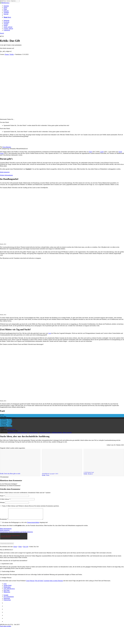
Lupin (102, 151)
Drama (7, 54)
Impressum (7, 598)
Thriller (11, 54)
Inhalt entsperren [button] (5, 172)
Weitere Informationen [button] (6, 175)
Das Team (6, 590)
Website (2, 502)
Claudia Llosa (11, 429)
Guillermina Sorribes (45, 432)
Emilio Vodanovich (22, 432)
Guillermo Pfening (56, 432)
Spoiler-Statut (7, 585)
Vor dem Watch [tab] (4, 122)
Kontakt (6, 595)
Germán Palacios (33, 432)
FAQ (5, 584)
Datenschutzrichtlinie (33, 522)
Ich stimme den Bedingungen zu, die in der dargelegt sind (25, 522)
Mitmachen (7, 592)
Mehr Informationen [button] (6, 528)
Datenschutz (7, 600)
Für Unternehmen (9, 596)
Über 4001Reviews (9, 588)
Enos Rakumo (7, 147)
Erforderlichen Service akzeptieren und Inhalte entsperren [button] (16, 532)
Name (2, 496)
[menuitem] (64, 6)
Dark (90, 151)
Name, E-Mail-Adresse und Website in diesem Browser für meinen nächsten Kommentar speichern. (30, 506)
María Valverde (67, 432)
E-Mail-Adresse (5, 499)
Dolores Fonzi (12, 432)
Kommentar (4, 519)
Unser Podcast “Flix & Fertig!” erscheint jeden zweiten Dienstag (44, 580)
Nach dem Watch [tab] (5, 128)
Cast (49, 333)
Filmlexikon (7, 587)
